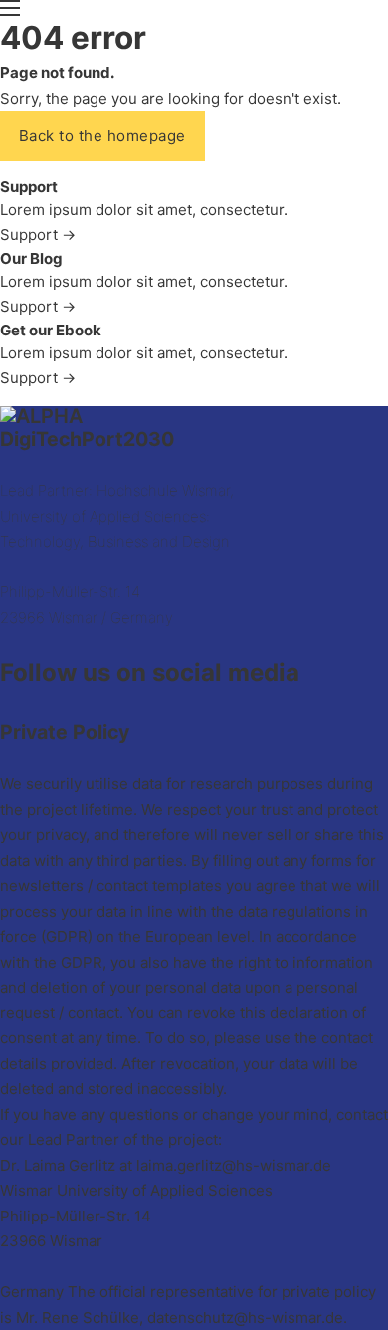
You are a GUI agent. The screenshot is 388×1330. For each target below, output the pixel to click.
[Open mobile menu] (10, 8)
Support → (38, 234)
